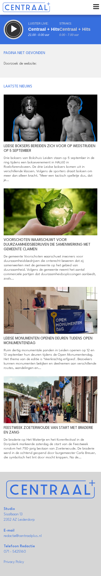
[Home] (26, 7)
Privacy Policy (14, 562)
